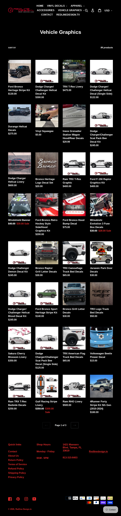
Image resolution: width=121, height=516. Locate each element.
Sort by (12, 48)
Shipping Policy (17, 473)
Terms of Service (17, 464)
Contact (12, 451)
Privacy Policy (16, 477)
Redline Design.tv (23, 509)
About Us (13, 456)
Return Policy (15, 460)
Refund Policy (16, 468)
